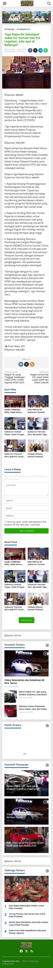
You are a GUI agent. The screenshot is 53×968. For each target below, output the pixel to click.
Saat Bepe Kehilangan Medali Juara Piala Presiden (26, 906)
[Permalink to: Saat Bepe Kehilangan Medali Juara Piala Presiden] (26, 889)
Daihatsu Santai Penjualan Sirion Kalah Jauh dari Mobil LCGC (33, 707)
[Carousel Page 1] (24, 754)
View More (26, 620)
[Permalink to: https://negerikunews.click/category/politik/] (47, 725)
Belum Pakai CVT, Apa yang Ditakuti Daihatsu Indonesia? (33, 693)
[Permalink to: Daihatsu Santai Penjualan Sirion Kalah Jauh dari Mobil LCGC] (10, 710)
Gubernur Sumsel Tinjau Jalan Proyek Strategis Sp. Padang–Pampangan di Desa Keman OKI (14, 433)
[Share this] (30, 50)
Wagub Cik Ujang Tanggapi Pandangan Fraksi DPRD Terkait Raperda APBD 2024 (14, 377)
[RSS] (32, 364)
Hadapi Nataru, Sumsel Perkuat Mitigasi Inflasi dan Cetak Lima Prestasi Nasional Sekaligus (37, 455)
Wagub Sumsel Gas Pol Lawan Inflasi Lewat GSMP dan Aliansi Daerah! (39, 377)
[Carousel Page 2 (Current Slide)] (28, 754)
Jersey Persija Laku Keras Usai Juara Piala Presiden (27, 915)
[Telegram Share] (40, 50)
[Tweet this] (35, 50)
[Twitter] (26, 364)
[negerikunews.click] (27, 3)
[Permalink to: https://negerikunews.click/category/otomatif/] (47, 645)
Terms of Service (30, 961)
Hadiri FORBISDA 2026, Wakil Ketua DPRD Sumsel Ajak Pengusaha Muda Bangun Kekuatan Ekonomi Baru (13, 410)
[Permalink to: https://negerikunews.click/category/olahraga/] (47, 871)
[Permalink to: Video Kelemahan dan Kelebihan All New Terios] (26, 663)
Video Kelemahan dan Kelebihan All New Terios (24, 682)
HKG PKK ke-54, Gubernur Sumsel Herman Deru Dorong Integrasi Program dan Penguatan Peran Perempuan (38, 410)
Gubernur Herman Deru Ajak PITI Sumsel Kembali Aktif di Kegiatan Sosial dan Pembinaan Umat (14, 455)
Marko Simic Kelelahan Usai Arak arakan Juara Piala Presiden (28, 923)
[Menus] (4, 3)
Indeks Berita (8, 964)
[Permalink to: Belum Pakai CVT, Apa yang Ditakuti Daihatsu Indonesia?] (10, 696)
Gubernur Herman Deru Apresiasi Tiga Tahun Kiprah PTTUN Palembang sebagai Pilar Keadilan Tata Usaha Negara (37, 433)
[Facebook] (21, 364)
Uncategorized (10, 51)
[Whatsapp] (45, 50)
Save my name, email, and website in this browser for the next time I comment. (25, 523)
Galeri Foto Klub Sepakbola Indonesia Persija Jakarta (27, 931)
